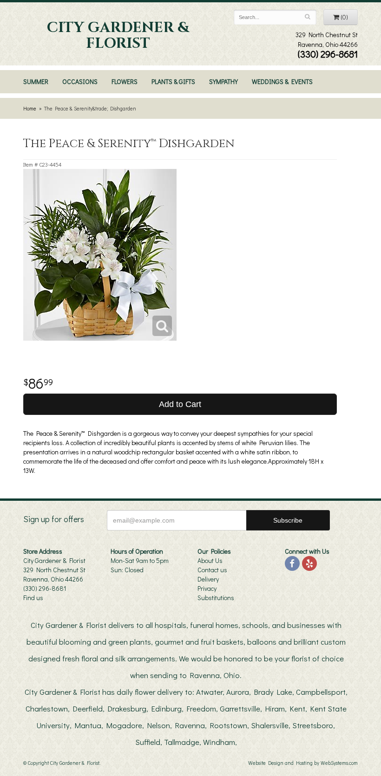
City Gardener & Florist (118, 36)
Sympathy (223, 81)
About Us (210, 560)
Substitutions (215, 597)
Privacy (207, 588)
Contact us (212, 569)
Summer (35, 81)
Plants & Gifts (173, 81)
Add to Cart (180, 404)
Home (29, 108)
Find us (33, 597)
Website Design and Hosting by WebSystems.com (303, 762)
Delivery (208, 579)
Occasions (80, 81)
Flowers (125, 81)
